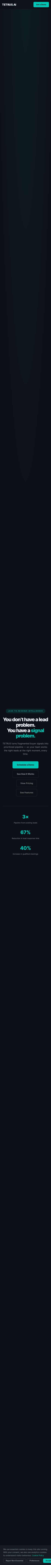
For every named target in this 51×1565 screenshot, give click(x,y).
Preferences (34, 1561)
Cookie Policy (38, 1555)
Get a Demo (41, 4)
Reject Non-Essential (14, 1561)
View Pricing (26, 783)
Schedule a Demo (25, 764)
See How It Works (25, 774)
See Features (26, 792)
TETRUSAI (9, 4)
